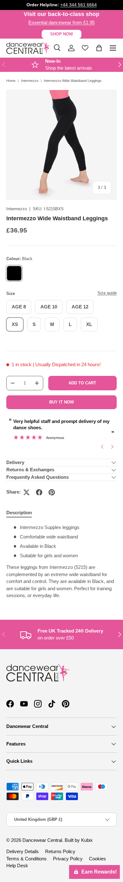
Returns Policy (60, 851)
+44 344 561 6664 (78, 5)
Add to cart (82, 383)
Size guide (107, 293)
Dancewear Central (42, 840)
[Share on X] (26, 492)
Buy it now (61, 402)
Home (10, 81)
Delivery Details (22, 851)
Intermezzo (29, 81)
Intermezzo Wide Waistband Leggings (73, 81)
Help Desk (17, 865)
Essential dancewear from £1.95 (61, 22)
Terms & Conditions (26, 858)
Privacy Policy (68, 858)
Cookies (97, 858)
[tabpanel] (61, 561)
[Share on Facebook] (39, 492)
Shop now (61, 34)
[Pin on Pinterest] (51, 492)
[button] (99, 48)
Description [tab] (19, 512)
